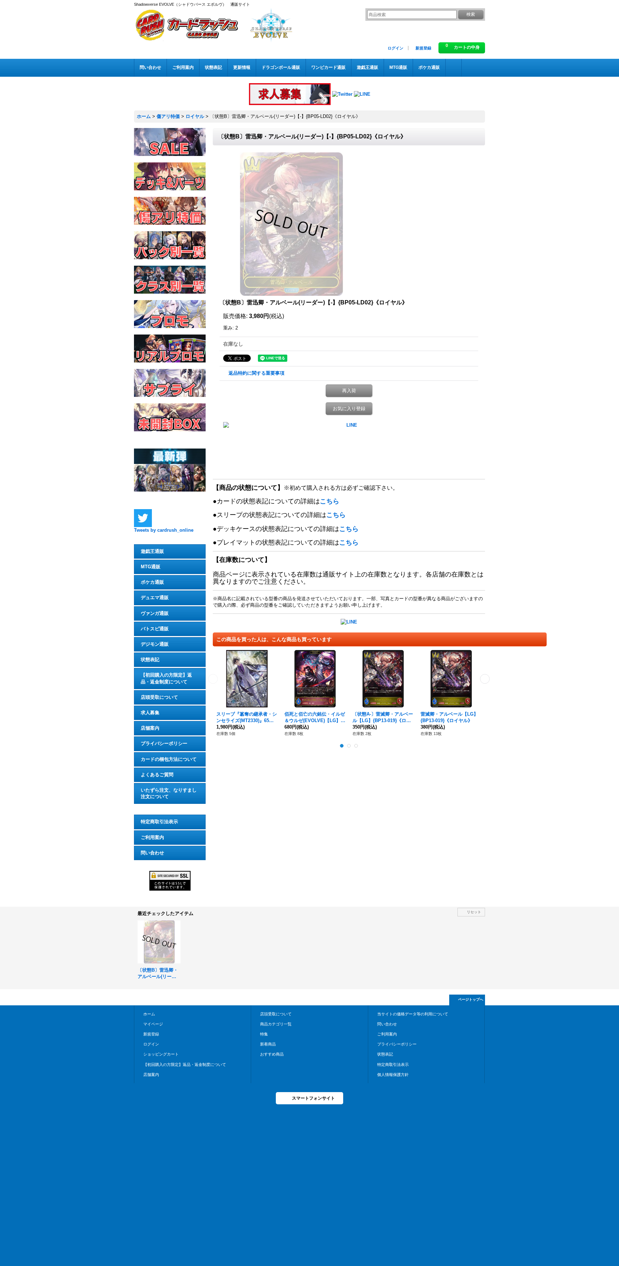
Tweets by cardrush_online (163, 530)
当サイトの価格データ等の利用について (412, 1014)
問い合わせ (152, 852)
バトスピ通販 (155, 628)
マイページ (153, 1024)
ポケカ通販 (152, 582)
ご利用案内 (152, 837)
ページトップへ (470, 999)
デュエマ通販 (155, 597)
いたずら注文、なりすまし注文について (169, 793)
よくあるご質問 (157, 774)
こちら (329, 501)
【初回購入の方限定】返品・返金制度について (166, 678)
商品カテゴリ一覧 (276, 1024)
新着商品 (268, 1044)
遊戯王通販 (152, 551)
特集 (264, 1034)
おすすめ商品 (272, 1054)
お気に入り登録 (349, 408)
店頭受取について (159, 697)
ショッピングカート (161, 1054)
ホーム (149, 1014)
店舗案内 (150, 728)
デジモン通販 (155, 644)
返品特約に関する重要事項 (256, 373)
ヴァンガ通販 (155, 613)
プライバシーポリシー (164, 743)
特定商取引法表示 (159, 821)
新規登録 (423, 48)
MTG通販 (150, 566)
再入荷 (349, 390)
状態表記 (150, 659)
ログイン (395, 48)
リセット (474, 912)
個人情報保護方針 (393, 1074)
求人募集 (150, 712)
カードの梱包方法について (169, 759)
